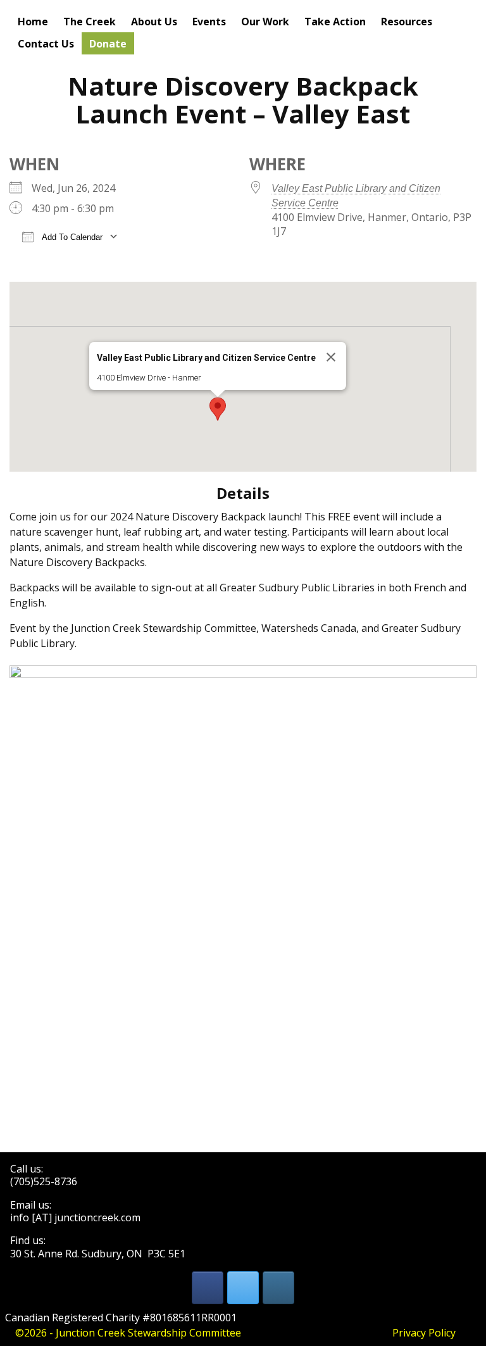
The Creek (89, 21)
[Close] (331, 357)
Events (209, 21)
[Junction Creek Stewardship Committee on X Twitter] (243, 1287)
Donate (108, 44)
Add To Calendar (71, 237)
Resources (406, 21)
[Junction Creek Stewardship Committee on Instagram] (278, 1287)
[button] (217, 409)
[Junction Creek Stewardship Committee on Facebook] (207, 1287)
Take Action (335, 21)
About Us (154, 21)
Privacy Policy (424, 1333)
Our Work (265, 21)
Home (33, 21)
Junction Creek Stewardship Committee (148, 1333)
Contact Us (46, 44)
